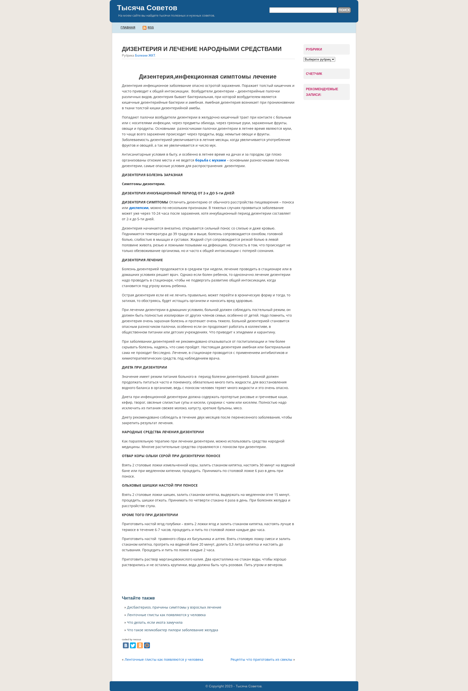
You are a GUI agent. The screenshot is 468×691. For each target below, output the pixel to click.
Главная (128, 27)
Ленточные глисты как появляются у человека (166, 614)
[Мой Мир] (147, 645)
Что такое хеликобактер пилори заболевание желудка (172, 630)
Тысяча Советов (147, 8)
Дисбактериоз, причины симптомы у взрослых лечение (174, 607)
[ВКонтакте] (126, 645)
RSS (151, 27)
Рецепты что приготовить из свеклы (261, 659)
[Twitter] (133, 645)
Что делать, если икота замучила (155, 622)
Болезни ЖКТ (145, 55)
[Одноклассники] (140, 645)
